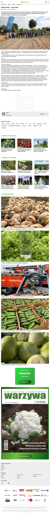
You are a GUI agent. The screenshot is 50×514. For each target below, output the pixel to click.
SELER (34, 123)
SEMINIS (29, 125)
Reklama (2, 466)
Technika (2, 477)
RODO (2, 470)
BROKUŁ (17, 123)
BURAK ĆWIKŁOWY (4, 125)
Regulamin (3, 468)
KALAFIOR (8, 123)
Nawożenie (35, 476)
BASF (30, 123)
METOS (40, 125)
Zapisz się (25, 382)
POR (26, 123)
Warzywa (19, 4)
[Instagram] (5, 483)
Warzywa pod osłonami (37, 474)
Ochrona (18, 476)
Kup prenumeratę (25, 456)
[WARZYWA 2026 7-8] (25, 421)
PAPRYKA (13, 123)
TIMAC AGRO (24, 125)
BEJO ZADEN (35, 125)
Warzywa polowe (20, 474)
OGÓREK (45, 123)
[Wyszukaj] (48, 2)
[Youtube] (8, 483)
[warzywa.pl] (25, 2)
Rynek (2, 476)
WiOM (9, 4)
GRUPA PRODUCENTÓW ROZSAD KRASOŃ (14, 125)
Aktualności (3, 474)
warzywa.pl (3, 4)
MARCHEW (3, 123)
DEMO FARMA (4, 127)
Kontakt (2, 465)
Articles (13, 4)
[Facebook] (47, 114)
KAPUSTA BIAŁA (39, 123)
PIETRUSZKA (22, 123)
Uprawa (18, 477)
